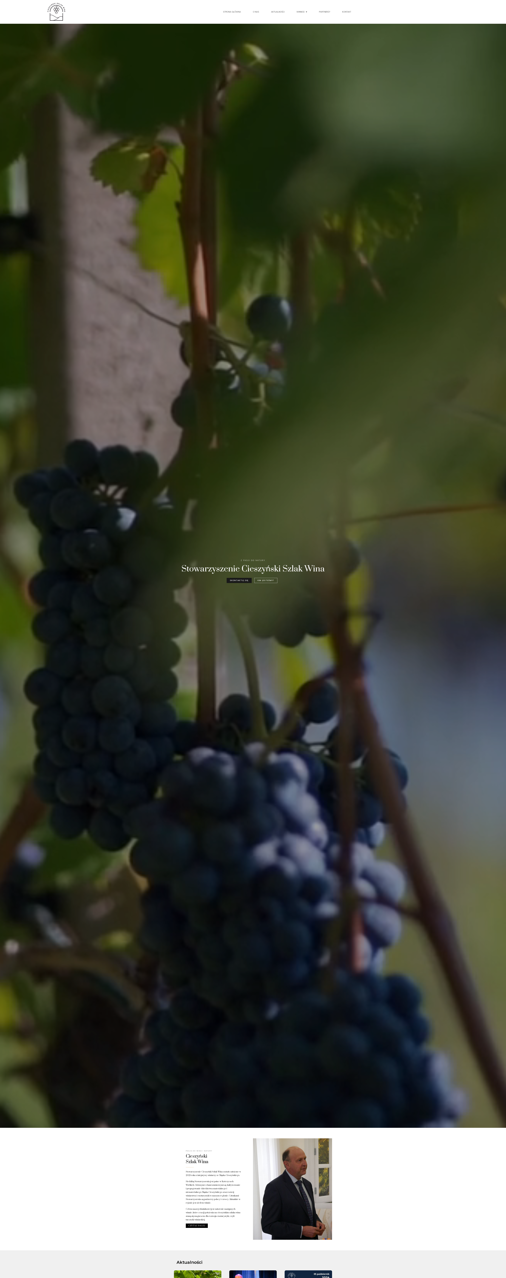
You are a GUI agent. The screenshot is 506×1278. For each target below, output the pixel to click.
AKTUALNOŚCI (277, 12)
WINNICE (300, 12)
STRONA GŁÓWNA (232, 12)
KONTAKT (346, 12)
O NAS (256, 12)
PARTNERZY (324, 12)
